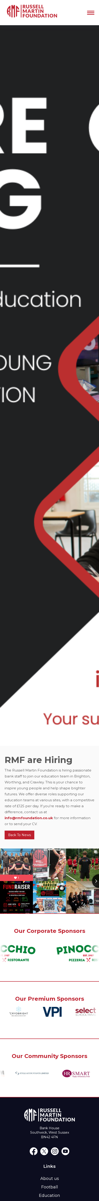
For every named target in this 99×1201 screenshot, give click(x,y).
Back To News (19, 835)
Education (49, 1195)
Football (49, 1187)
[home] (31, 12)
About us (49, 1178)
